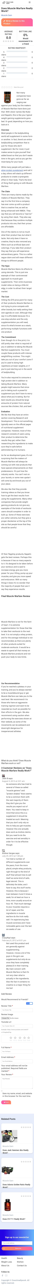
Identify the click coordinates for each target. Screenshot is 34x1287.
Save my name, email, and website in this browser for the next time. (17, 1094)
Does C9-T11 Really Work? (14, 1219)
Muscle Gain (6, 15)
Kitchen (20, 1262)
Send (6, 1102)
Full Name (6, 1047)
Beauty (20, 1258)
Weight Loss (6, 1262)
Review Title (7, 1006)
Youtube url (6, 1022)
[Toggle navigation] (29, 2)
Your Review (7, 1074)
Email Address (8, 1057)
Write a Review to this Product (14, 22)
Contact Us (22, 1266)
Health (4, 1258)
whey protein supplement (12, 170)
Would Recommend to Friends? (14, 999)
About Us (5, 1266)
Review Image (7, 1014)
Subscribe (18, 1248)
